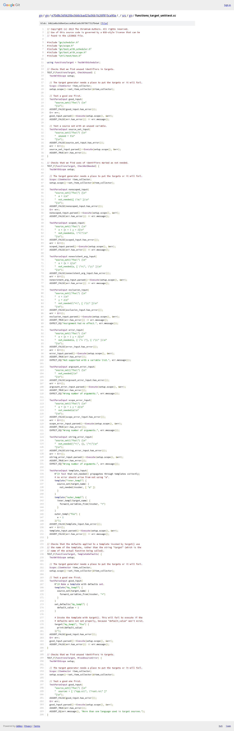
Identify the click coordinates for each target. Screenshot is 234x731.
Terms (36, 725)
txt (221, 725)
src (124, 15)
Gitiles (19, 725)
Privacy (28, 725)
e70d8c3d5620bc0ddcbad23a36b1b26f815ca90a (83, 15)
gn (41, 15)
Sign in (227, 5)
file (104, 23)
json (228, 725)
